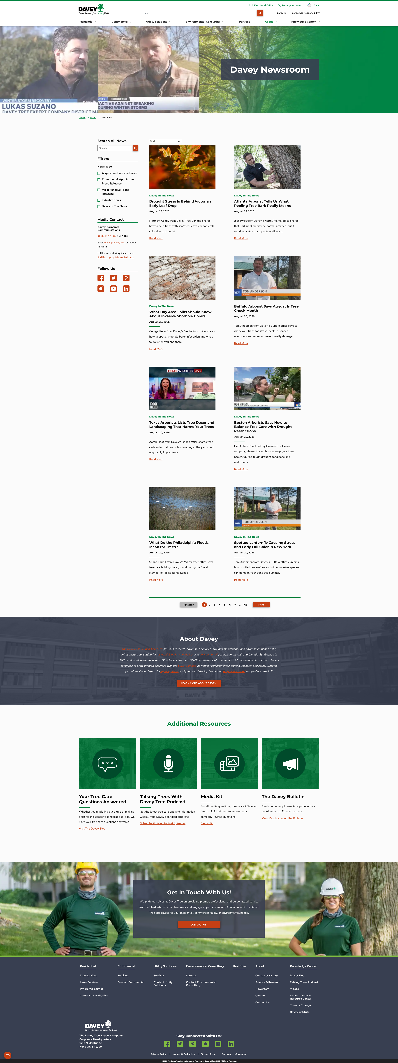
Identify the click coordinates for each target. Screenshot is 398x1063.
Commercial (126, 966)
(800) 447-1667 (106, 236)
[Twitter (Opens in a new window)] (113, 279)
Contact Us (198, 924)
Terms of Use (208, 1054)
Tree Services (88, 975)
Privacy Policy (158, 1054)
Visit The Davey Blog (92, 828)
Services (123, 975)
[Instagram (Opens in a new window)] (100, 289)
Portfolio (244, 21)
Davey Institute (300, 1012)
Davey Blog (297, 975)
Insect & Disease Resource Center (300, 997)
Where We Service (91, 988)
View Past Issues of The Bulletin (282, 818)
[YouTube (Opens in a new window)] (113, 289)
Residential (88, 966)
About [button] (269, 21)
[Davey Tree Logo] (101, 1025)
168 (245, 604)
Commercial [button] (120, 21)
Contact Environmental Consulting (201, 984)
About (93, 117)
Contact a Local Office (94, 995)
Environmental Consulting (205, 966)
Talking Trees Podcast (304, 982)
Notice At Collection (184, 1054)
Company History (266, 975)
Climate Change (300, 1005)
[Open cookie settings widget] (7, 1055)
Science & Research (267, 982)
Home (82, 117)
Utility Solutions (165, 966)
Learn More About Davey (198, 683)
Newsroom (262, 988)
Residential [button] (86, 21)
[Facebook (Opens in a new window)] (100, 279)
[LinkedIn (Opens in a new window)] (126, 289)
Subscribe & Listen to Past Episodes (162, 823)
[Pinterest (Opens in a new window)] (126, 279)
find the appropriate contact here (115, 257)
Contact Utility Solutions (163, 984)
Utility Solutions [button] (157, 21)
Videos (294, 988)
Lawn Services (89, 982)
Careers (281, 13)
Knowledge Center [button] (304, 21)
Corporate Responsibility (306, 13)
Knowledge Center (303, 966)
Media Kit (207, 823)
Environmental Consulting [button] (203, 21)
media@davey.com (114, 242)
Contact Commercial (131, 982)
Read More (156, 238)
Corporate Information (234, 1054)
